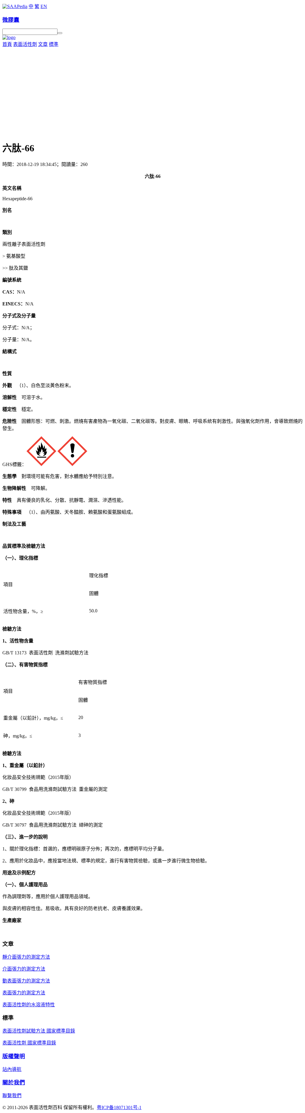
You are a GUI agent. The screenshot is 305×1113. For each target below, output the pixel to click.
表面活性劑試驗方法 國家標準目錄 (38, 1030)
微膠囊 (10, 20)
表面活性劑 (25, 44)
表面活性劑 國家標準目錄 (29, 1042)
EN (44, 6)
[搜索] (59, 33)
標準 (53, 44)
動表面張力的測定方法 (26, 980)
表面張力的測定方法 (23, 992)
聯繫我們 (11, 1095)
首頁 (7, 44)
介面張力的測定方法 (23, 968)
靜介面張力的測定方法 (26, 957)
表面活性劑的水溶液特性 (28, 1004)
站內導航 (11, 1069)
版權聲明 (13, 1056)
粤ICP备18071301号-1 (119, 1107)
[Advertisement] (152, 92)
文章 (43, 44)
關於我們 (13, 1082)
